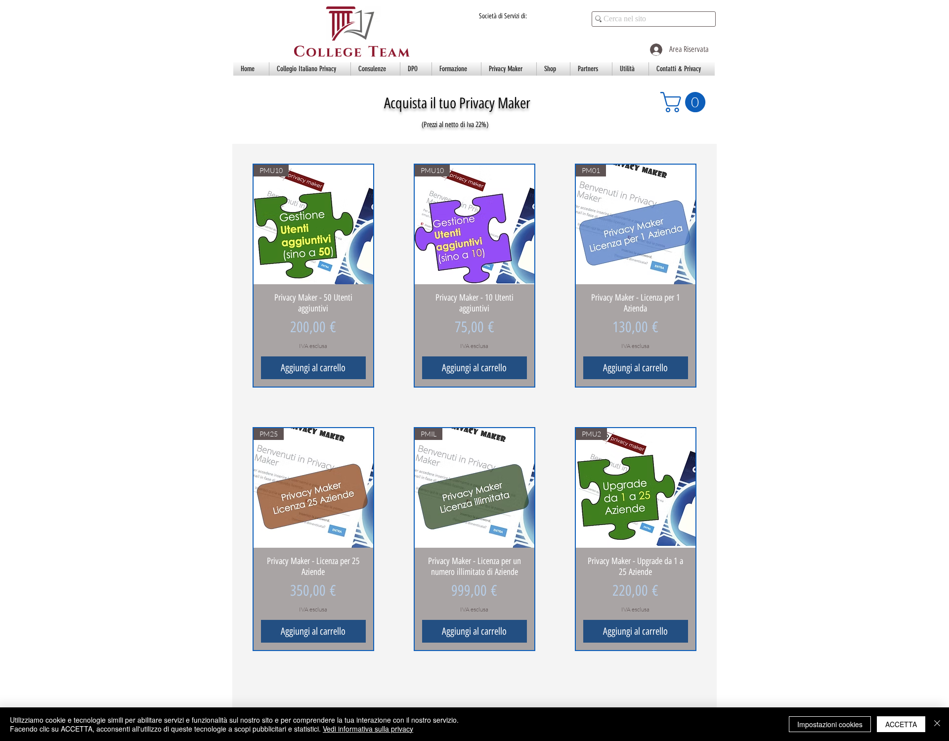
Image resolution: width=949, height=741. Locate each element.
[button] (310, 69)
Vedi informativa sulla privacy (368, 729)
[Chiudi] (937, 724)
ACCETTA (901, 724)
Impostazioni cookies (830, 724)
